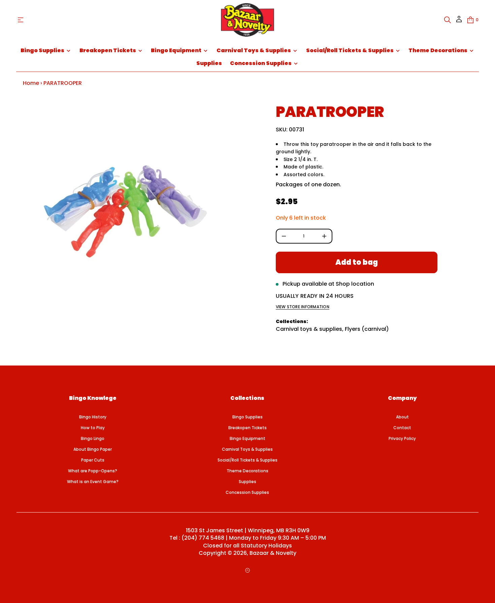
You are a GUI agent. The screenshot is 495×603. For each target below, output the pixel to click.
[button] (447, 19)
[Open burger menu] (20, 19)
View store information (302, 307)
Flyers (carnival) (367, 329)
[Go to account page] (459, 21)
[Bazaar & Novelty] (247, 20)
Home (31, 83)
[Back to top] (247, 570)
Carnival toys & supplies (309, 329)
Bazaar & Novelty (273, 553)
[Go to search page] (447, 19)
